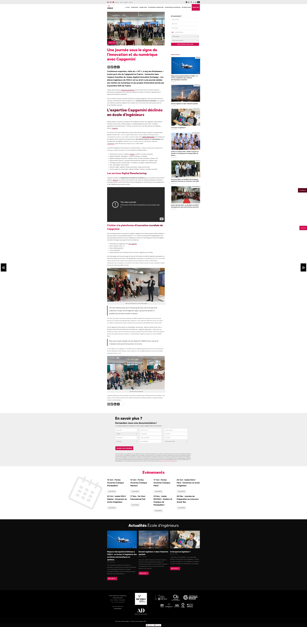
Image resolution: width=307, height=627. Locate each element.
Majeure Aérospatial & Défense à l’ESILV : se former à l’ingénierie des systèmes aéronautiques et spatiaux (184, 77)
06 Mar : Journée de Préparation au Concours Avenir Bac (188, 499)
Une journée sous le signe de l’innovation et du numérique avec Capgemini (132, 54)
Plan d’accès (118, 621)
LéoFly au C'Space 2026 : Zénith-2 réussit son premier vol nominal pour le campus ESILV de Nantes (185, 153)
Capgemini (115, 128)
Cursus (197, 57)
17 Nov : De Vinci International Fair (137, 497)
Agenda (126, 2)
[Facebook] (191, 2)
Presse (117, 2)
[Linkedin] (196, 2)
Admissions (196, 109)
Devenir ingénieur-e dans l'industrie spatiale (184, 103)
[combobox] (150, 430)
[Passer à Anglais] (108, 2)
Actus (121, 2)
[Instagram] (186, 2)
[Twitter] (193, 2)
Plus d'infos (112, 491)
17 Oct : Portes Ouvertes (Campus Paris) (162, 483)
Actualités (153, 525)
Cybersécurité (110, 143)
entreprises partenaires (127, 90)
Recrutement (117, 608)
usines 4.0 (115, 180)
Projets (130, 2)
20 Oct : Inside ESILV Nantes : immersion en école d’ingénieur (117, 499)
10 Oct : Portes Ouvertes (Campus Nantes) (138, 483)
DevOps (132, 154)
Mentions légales (125, 621)
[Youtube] (198, 2)
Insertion (112, 42)
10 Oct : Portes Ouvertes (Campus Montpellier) (115, 483)
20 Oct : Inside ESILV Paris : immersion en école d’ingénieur (188, 483)
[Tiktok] (189, 2)
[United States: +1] (173, 32)
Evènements (153, 472)
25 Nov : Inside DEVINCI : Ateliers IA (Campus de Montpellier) (163, 500)
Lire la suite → (112, 578)
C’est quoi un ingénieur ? (178, 127)
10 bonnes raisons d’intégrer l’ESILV (138, 621)
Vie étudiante (195, 133)
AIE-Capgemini (133, 244)
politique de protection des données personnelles (168, 461)
